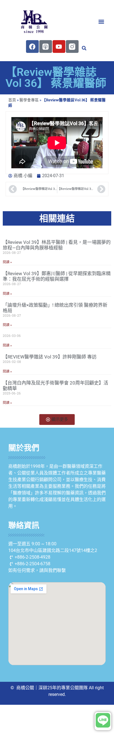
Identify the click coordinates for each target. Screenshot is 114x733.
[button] (101, 21)
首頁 (12, 99)
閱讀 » (7, 262)
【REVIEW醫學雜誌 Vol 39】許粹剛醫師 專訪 (50, 357)
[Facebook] (32, 46)
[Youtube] (59, 46)
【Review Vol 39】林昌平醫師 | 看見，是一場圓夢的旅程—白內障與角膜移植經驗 (57, 245)
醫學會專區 (29, 99)
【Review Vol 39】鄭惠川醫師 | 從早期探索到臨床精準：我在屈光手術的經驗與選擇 (57, 276)
